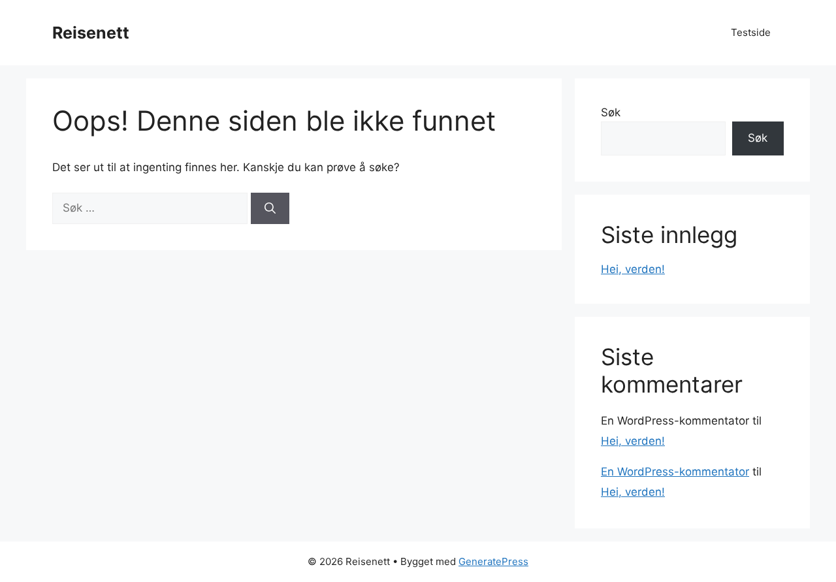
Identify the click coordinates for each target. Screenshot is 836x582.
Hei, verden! (633, 269)
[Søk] (270, 208)
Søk (610, 112)
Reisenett (90, 32)
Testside (751, 32)
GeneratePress (493, 561)
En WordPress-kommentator (675, 471)
